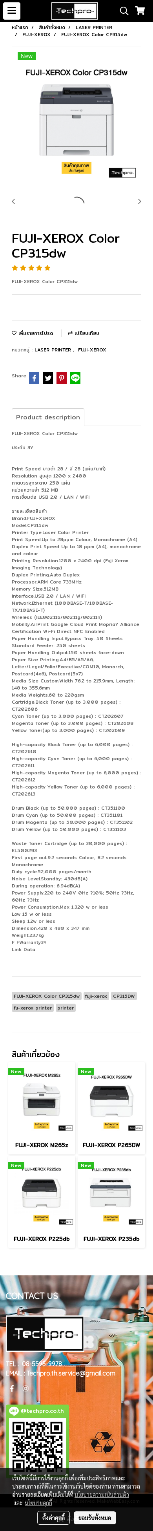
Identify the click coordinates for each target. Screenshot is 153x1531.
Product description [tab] (48, 417)
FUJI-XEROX (92, 349)
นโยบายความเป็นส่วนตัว (102, 1494)
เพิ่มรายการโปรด (34, 333)
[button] (121, 11)
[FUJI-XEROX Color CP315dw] (76, 117)
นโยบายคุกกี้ (38, 1502)
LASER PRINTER (54, 349)
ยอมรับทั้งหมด (94, 1517)
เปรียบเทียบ (86, 333)
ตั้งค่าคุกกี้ (53, 1517)
